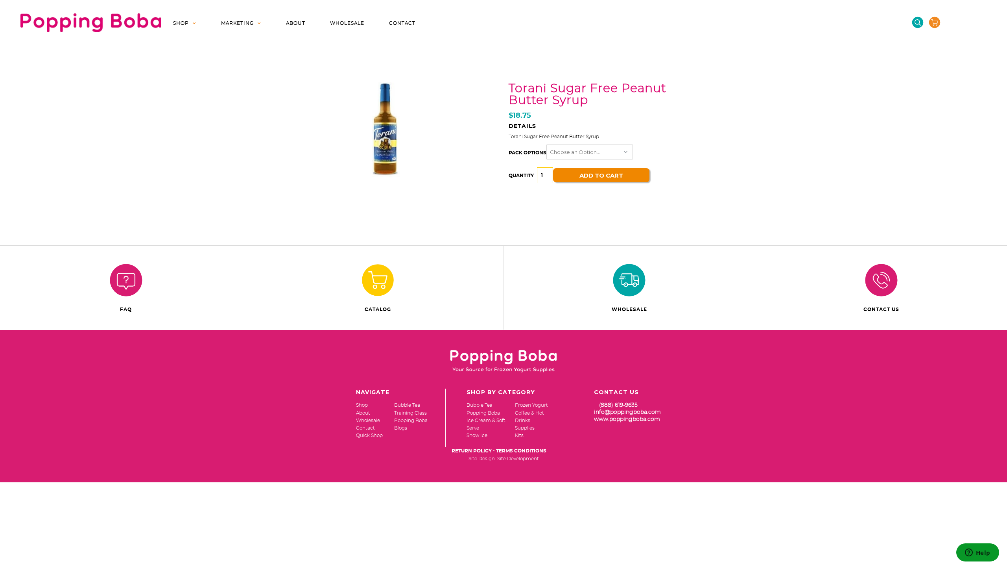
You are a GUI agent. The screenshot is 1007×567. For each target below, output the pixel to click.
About (295, 23)
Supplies (525, 428)
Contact (402, 23)
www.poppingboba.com (627, 419)
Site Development (518, 458)
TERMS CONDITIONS (521, 450)
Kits (519, 435)
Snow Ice (477, 435)
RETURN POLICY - (473, 450)
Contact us (881, 309)
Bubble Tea (479, 405)
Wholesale (347, 23)
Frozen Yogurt (531, 405)
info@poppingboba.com (627, 412)
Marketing (237, 23)
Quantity (521, 175)
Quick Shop (369, 435)
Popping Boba (483, 413)
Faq (126, 309)
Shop (181, 23)
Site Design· (482, 458)
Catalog (378, 309)
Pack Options (527, 152)
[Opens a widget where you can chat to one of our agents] (977, 553)
